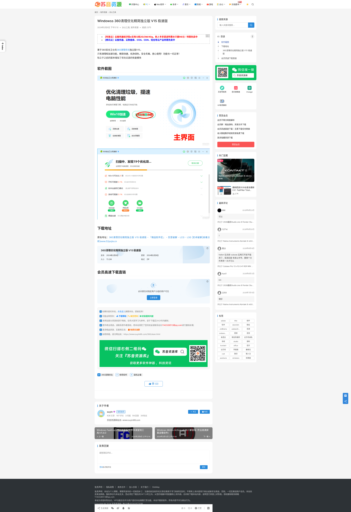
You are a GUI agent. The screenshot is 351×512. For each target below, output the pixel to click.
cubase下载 (223, 333)
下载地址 (225, 46)
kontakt (223, 346)
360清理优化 (123, 49)
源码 (248, 342)
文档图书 (235, 4)
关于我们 (144, 487)
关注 (194, 412)
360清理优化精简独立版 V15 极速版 (237, 52)
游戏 (211, 4)
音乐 (187, 4)
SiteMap (156, 487)
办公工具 (126, 27)
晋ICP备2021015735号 (133, 504)
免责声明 (98, 487)
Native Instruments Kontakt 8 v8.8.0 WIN (240, 241)
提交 (203, 467)
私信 (206, 412)
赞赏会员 (236, 144)
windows (235, 358)
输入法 (248, 354)
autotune (223, 358)
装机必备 (137, 375)
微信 (248, 325)
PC (146, 4)
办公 (221, 4)
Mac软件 (160, 4)
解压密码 (134, 316)
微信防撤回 (236, 337)
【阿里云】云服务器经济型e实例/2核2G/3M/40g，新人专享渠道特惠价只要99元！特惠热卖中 (151, 36)
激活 (235, 354)
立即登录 (153, 297)
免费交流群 (135, 329)
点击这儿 (121, 311)
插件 (248, 321)
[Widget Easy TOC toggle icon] (252, 36)
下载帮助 (122, 316)
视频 (235, 333)
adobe (223, 321)
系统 (199, 4)
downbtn (235, 325)
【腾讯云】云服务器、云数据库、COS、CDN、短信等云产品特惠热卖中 (139, 40)
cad (223, 354)
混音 (248, 333)
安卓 (174, 4)
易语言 (223, 337)
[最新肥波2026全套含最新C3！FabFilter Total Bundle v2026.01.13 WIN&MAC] (224, 190)
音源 (248, 329)
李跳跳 (235, 350)
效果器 (248, 358)
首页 (96, 12)
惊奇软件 (123, 375)
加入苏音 (133, 487)
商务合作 (121, 487)
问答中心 (135, 4)
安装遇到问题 (147, 316)
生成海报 (104, 508)
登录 (101, 467)
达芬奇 (223, 350)
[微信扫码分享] (112, 508)
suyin (115, 411)
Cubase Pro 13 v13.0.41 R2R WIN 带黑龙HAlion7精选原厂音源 (248, 266)
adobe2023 (236, 329)
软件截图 (225, 42)
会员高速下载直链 (229, 58)
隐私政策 (110, 487)
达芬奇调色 (248, 337)
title (235, 321)
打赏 (198, 507)
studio (235, 342)
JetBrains (223, 329)
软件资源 (134, 27)
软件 (223, 325)
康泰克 (248, 350)
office (236, 346)
